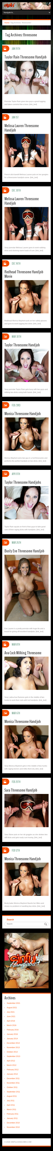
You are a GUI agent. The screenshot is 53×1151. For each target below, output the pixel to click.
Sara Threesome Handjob (20, 790)
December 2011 (13, 1078)
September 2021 (13, 1003)
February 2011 (12, 1114)
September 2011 (13, 1092)
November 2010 (13, 1127)
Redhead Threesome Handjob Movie (23, 274)
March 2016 (11, 1025)
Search (10, 919)
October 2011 (12, 1087)
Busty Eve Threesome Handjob (24, 551)
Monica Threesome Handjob (22, 414)
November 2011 (13, 1083)
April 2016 (11, 1021)
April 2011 (11, 1105)
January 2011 (12, 1118)
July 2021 (11, 1012)
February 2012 (13, 1070)
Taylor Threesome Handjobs (22, 482)
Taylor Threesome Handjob (22, 345)
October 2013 (12, 1052)
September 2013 (13, 1056)
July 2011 (10, 1101)
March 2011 (11, 1109)
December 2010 (13, 1123)
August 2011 (12, 1096)
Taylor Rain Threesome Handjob (25, 57)
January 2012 (12, 1074)
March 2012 (11, 1065)
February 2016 (13, 1030)
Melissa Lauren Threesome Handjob (21, 128)
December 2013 (13, 1043)
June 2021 (11, 1016)
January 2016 (12, 1034)
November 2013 (13, 1047)
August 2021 (12, 1008)
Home (6, 23)
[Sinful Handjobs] (26, 6)
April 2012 (11, 1061)
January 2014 (12, 1039)
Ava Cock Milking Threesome (22, 653)
